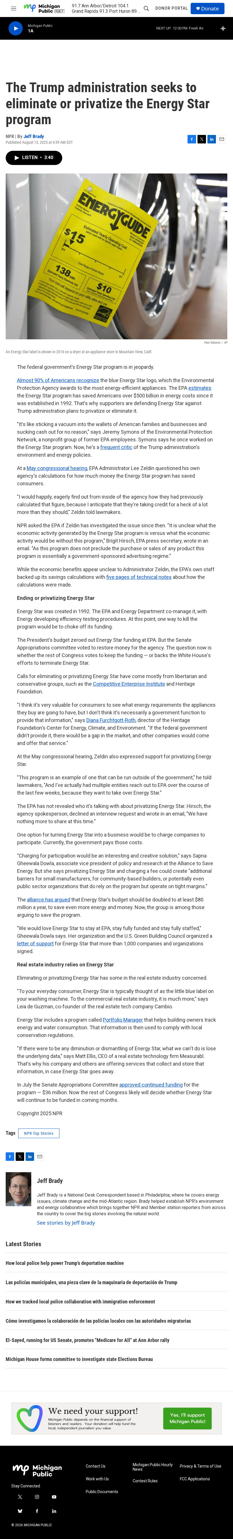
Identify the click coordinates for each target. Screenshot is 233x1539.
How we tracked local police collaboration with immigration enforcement (80, 1302)
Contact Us (95, 1466)
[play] (15, 28)
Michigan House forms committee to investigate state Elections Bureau (79, 1359)
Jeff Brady (34, 136)
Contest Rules (145, 1481)
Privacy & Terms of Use (200, 1466)
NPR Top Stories (38, 1133)
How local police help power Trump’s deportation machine (65, 1263)
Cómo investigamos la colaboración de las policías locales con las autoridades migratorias (98, 1321)
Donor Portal (171, 8)
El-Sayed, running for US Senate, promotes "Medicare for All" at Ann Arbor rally (87, 1340)
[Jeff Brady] (18, 1189)
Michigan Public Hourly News (153, 1467)
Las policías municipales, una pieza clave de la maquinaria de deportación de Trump (91, 1282)
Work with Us (97, 1479)
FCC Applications (195, 1479)
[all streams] (224, 28)
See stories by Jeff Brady (66, 1222)
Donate (210, 9)
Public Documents (102, 1492)
